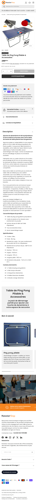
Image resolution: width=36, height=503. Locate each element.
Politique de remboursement (20, 497)
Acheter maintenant (18, 76)
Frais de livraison (14, 63)
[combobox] (18, 6)
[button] (29, 2)
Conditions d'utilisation (21, 498)
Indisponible (24, 71)
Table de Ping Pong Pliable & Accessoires (16, 14)
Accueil (3, 14)
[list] (18, 33)
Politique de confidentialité (8, 498)
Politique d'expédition (7, 497)
